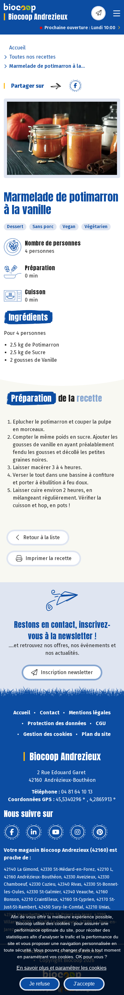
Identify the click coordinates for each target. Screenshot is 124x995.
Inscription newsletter (67, 672)
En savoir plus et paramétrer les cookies (62, 968)
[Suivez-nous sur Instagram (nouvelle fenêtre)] (78, 832)
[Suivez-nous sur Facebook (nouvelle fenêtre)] (12, 832)
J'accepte (84, 983)
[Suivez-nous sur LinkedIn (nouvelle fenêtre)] (34, 832)
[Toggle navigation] (116, 15)
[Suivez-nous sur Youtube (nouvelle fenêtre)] (56, 832)
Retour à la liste (41, 537)
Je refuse (39, 983)
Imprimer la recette (48, 558)
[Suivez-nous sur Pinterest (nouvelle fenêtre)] (99, 832)
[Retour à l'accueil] (20, 8)
